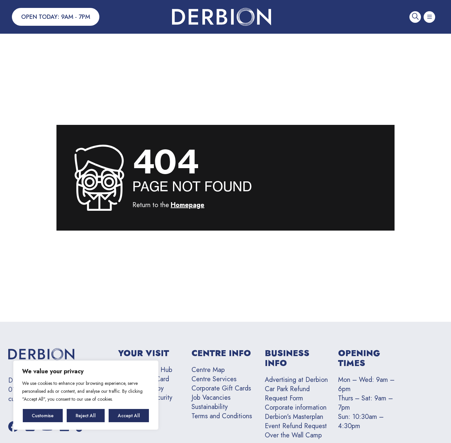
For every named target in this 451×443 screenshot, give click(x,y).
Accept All (129, 415)
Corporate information (296, 407)
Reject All (86, 415)
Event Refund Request (296, 426)
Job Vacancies (210, 397)
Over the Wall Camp (293, 435)
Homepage (187, 205)
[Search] (415, 17)
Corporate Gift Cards (221, 388)
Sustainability (209, 407)
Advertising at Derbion (296, 380)
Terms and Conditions (221, 416)
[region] (85, 395)
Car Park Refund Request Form (287, 393)
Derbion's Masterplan (294, 417)
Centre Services (213, 379)
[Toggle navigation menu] (429, 17)
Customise (42, 415)
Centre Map (208, 370)
